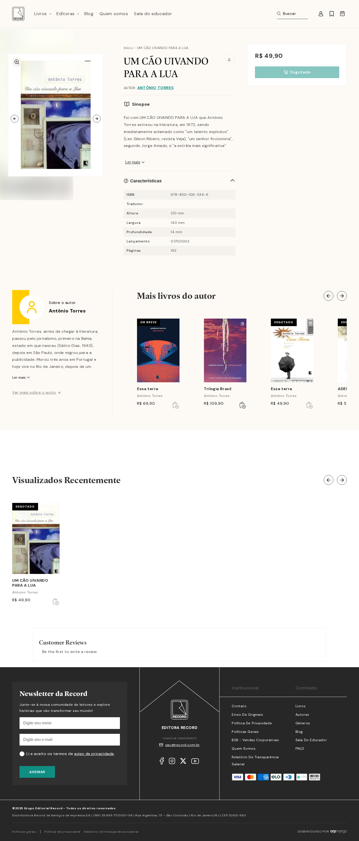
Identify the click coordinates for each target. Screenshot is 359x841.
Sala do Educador (311, 740)
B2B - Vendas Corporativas (255, 740)
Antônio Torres (155, 87)
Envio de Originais (247, 714)
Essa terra (147, 388)
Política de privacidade (62, 832)
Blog (299, 731)
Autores (302, 714)
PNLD (300, 748)
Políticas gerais (24, 832)
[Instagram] (172, 762)
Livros (301, 706)
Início (128, 48)
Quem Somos (243, 748)
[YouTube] (195, 762)
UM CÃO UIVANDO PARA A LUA (30, 583)
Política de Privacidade (252, 723)
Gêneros (303, 723)
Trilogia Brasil (218, 388)
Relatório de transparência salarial (111, 832)
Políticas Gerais (245, 731)
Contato (239, 706)
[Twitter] (183, 762)
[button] (42, 14)
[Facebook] (162, 762)
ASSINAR (37, 772)
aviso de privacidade (94, 753)
